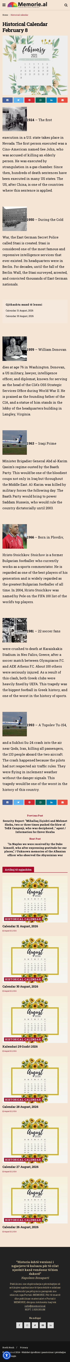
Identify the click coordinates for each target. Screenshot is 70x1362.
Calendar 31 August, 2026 (19, 310)
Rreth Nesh (8, 1347)
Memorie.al (9, 1352)
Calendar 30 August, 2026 (20, 316)
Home (5, 15)
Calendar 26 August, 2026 (20, 1227)
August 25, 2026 (10, 931)
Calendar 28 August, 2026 (20, 1107)
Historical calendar (19, 15)
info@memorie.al (35, 1305)
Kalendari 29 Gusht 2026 (20, 1046)
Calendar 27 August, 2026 (20, 1167)
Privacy (24, 1347)
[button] (6, 1355)
